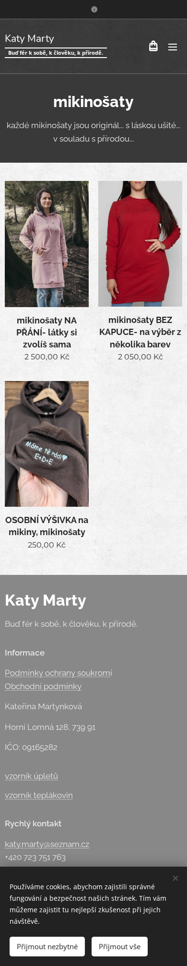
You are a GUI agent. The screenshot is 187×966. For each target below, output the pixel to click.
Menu (172, 46)
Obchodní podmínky (43, 686)
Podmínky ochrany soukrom (57, 673)
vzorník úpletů (31, 776)
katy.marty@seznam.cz (47, 844)
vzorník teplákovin (39, 795)
